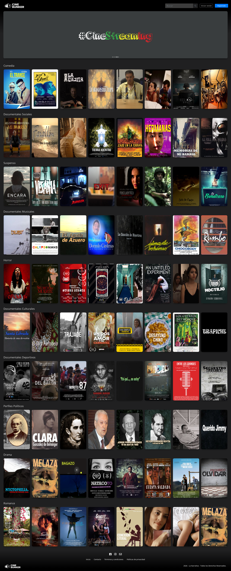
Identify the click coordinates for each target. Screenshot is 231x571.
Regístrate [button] (221, 6)
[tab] (118, 56)
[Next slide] (229, 90)
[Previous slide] (2, 35)
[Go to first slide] (229, 35)
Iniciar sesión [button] (206, 6)
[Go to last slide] (2, 90)
